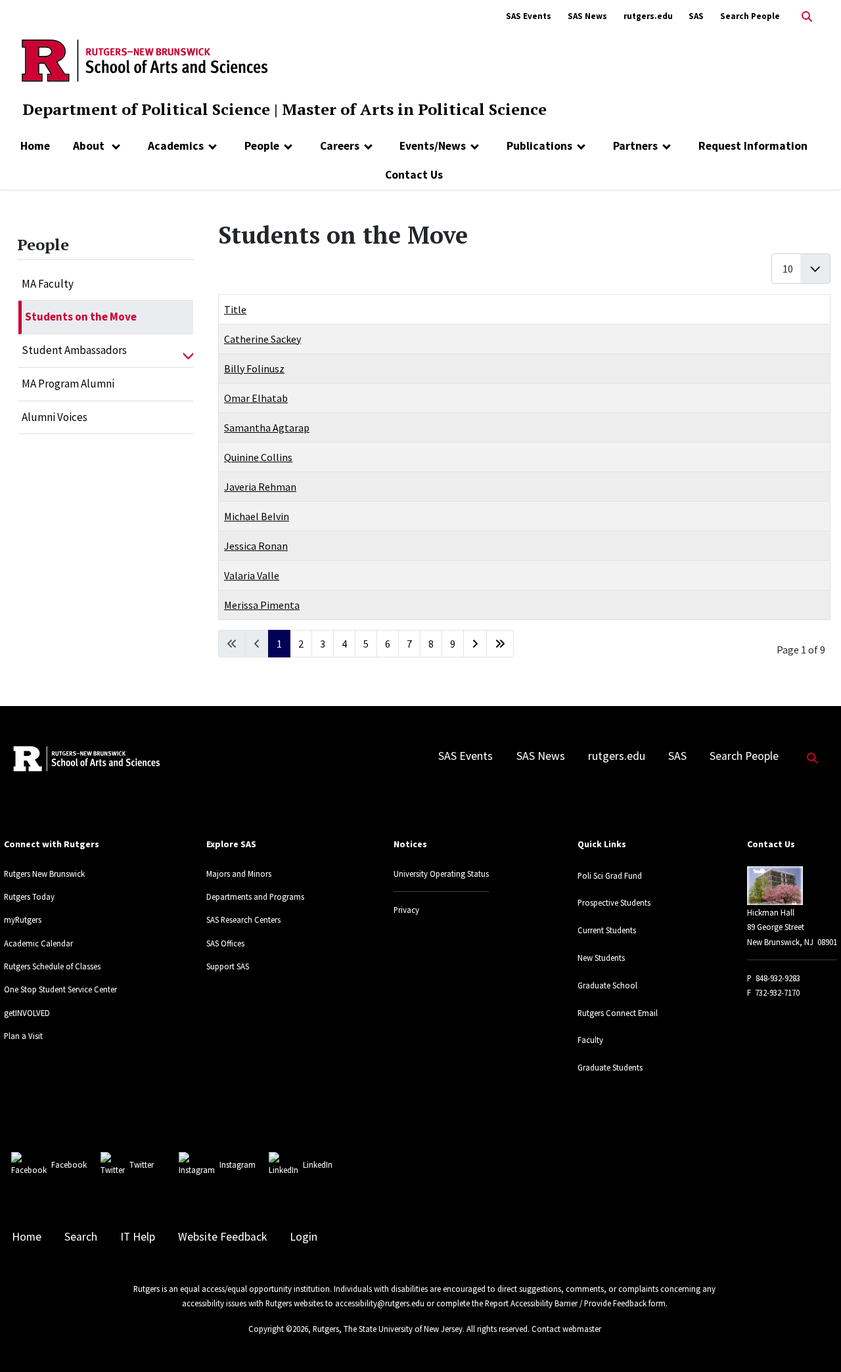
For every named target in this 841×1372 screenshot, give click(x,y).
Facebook (69, 1164)
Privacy (406, 909)
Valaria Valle (251, 575)
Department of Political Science (146, 109)
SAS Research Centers (243, 919)
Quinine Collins (258, 457)
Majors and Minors (238, 873)
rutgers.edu (648, 16)
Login (303, 1236)
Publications (539, 146)
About (90, 146)
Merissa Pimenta (262, 604)
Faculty (590, 1039)
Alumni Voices (54, 417)
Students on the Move (81, 316)
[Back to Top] (812, 1340)
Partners (635, 146)
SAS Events (528, 16)
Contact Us (414, 174)
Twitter (141, 1164)
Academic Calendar (38, 943)
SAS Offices (225, 943)
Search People (750, 16)
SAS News (587, 16)
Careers (339, 146)
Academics (176, 146)
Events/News (432, 146)
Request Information (752, 146)
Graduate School (607, 985)
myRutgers (22, 919)
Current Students (607, 930)
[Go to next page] (475, 643)
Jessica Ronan (256, 545)
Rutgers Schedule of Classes (52, 966)
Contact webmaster (566, 1328)
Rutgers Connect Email (618, 1012)
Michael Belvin (256, 516)
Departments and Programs (255, 896)
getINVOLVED (27, 1012)
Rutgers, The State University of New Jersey (388, 1328)
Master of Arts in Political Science (414, 109)
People (261, 146)
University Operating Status (441, 873)
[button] (188, 350)
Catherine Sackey (262, 338)
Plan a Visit (23, 1035)
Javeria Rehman (260, 486)
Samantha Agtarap (266, 427)
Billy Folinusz (254, 368)
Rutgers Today (29, 896)
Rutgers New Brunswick (44, 873)
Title (235, 309)
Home (35, 146)
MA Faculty (48, 284)
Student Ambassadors (74, 350)
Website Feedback (222, 1236)
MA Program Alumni (68, 383)
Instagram (237, 1164)
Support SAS (227, 966)
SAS (696, 16)
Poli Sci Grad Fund (610, 875)
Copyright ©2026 (278, 1328)
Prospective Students (614, 902)
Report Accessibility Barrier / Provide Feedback (566, 1303)
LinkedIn (317, 1164)
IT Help (137, 1236)
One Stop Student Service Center (60, 989)
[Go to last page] (500, 643)
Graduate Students (610, 1067)
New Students (601, 957)
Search (80, 1236)
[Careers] (368, 145)
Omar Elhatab (256, 398)
